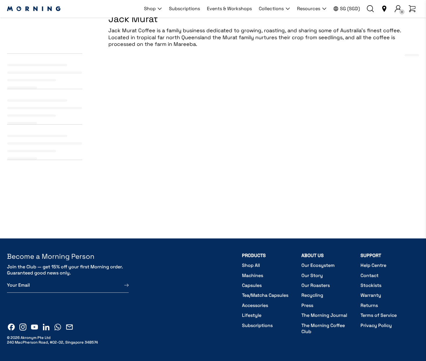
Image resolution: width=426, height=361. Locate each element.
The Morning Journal (324, 315)
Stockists (371, 285)
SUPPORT (371, 255)
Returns (369, 305)
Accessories (255, 305)
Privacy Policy (376, 325)
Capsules (252, 285)
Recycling (312, 295)
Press (307, 305)
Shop (150, 9)
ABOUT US (312, 255)
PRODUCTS (254, 255)
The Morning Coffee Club (323, 328)
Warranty (371, 295)
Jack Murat (119, 179)
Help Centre (373, 265)
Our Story (312, 275)
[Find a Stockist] (384, 8)
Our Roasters (315, 285)
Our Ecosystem (318, 265)
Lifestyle (251, 315)
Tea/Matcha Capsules (265, 295)
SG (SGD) (350, 9)
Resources (308, 9)
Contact (369, 275)
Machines (252, 275)
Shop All (251, 265)
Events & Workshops (229, 9)
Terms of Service (379, 315)
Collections (271, 9)
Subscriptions (184, 9)
